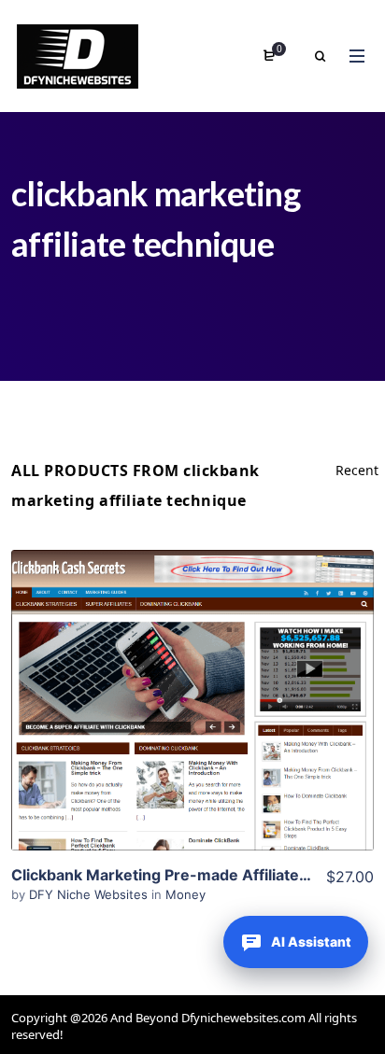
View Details (192, 672)
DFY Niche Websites (90, 894)
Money (185, 894)
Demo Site (193, 729)
